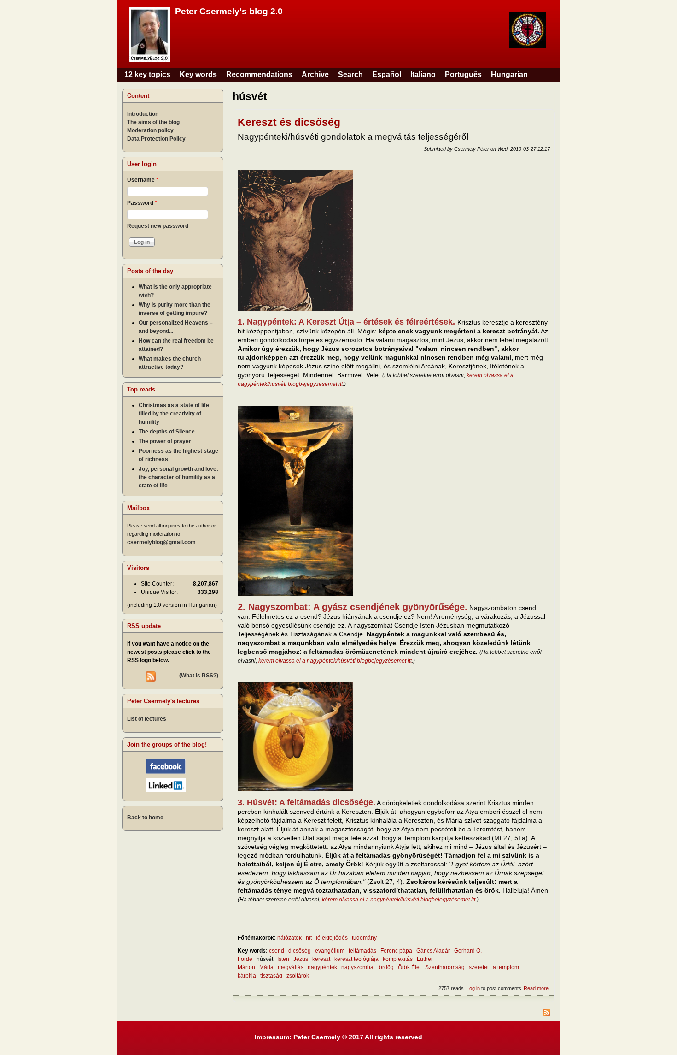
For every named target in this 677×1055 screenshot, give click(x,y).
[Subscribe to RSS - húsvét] (393, 1014)
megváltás (290, 967)
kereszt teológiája (356, 959)
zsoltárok (297, 975)
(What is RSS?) (198, 675)
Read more (536, 988)
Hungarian (509, 74)
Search (350, 74)
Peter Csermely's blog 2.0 (229, 11)
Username (142, 180)
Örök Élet (409, 967)
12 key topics (147, 74)
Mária (266, 967)
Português (463, 74)
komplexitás (398, 959)
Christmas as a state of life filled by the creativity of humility (174, 413)
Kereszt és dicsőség (289, 122)
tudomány (364, 938)
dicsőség (299, 951)
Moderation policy (150, 130)
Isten (283, 959)
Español (386, 74)
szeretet (479, 967)
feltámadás (362, 951)
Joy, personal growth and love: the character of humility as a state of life (178, 477)
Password (142, 203)
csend (276, 951)
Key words (198, 74)
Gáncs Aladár (433, 951)
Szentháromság (445, 967)
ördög (386, 967)
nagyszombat (358, 967)
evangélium (329, 951)
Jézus (300, 959)
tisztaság (271, 975)
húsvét (265, 959)
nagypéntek (322, 967)
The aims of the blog (153, 122)
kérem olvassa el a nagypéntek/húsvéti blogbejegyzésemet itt (335, 661)
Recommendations (259, 74)
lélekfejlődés (332, 938)
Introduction (142, 114)
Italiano (423, 74)
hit (309, 938)
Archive (315, 74)
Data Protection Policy (156, 139)
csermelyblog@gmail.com (161, 542)
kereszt (321, 959)
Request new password (157, 226)
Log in (473, 988)
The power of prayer (165, 441)
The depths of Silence (167, 431)
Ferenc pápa (396, 951)
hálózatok (289, 938)
